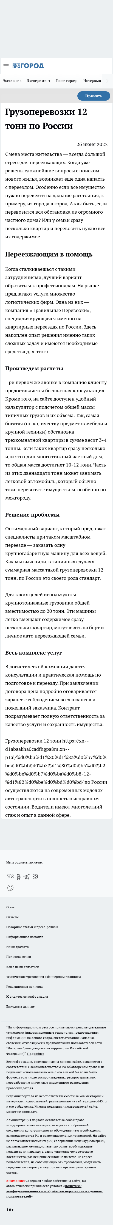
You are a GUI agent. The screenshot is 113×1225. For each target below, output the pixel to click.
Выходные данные (20, 1006)
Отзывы (12, 917)
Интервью (92, 80)
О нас (10, 907)
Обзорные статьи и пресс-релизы (32, 927)
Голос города (67, 80)
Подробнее (35, 1054)
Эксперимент (38, 80)
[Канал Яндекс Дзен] (35, 876)
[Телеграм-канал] (27, 876)
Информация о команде (24, 937)
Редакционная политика (24, 986)
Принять (93, 95)
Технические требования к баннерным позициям (43, 977)
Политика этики (18, 956)
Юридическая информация (27, 996)
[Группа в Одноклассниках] (19, 876)
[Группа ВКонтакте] (10, 876)
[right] (107, 81)
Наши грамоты (17, 947)
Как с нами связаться (22, 967)
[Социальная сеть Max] (10, 887)
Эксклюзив (12, 80)
